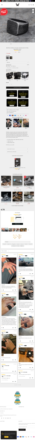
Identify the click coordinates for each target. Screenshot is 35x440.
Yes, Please (8, 66)
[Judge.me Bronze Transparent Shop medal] (19, 236)
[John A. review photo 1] (8, 271)
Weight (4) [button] (21, 245)
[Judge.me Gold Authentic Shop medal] (15, 236)
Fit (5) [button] (18, 245)
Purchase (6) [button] (13, 245)
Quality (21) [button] (9, 244)
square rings (11, 144)
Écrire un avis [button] (17, 223)
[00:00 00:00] (17, 25)
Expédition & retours (11, 151)
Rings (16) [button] (13, 244)
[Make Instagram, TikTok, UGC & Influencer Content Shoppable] (26, 128)
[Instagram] (3, 418)
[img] (3, 254)
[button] (16, 50)
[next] (33, 182)
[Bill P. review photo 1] (26, 290)
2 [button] (16, 384)
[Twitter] (1, 418)
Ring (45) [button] (4, 244)
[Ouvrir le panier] (33, 4)
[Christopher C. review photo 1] (26, 262)
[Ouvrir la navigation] (1, 4)
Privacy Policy (8, 434)
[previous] (1, 182)
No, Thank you (13, 66)
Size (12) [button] (18, 244)
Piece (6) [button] (26, 244)
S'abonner (22, 429)
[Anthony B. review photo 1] (26, 326)
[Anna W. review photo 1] (8, 306)
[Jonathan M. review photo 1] (26, 354)
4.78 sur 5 (19, 214)
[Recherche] (31, 4)
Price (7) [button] (22, 244)
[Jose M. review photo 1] (8, 344)
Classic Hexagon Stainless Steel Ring (17, 167)
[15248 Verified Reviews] (17, 404)
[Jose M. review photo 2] (2, 355)
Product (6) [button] (30, 244)
